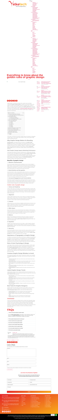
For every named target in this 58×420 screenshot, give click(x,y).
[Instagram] (3, 411)
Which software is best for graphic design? (15, 326)
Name (8, 358)
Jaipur (49, 415)
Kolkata (39, 415)
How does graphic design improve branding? (16, 328)
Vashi (11, 415)
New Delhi (46, 415)
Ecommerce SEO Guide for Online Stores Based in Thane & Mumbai (45, 87)
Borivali (16, 415)
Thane (9, 415)
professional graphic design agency (26, 108)
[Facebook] (4, 411)
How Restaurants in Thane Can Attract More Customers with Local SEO (46, 96)
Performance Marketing (33, 12)
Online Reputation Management (36, 9)
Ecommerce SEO (34, 4)
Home (29, 79)
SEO (31, 1)
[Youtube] (10, 411)
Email (8, 361)
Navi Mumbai (19, 415)
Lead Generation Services (35, 18)
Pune (27, 415)
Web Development (33, 19)
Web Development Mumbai (36, 20)
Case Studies (34, 33)
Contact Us (34, 36)
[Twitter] (8, 411)
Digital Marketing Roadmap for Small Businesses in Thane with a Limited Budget (46, 82)
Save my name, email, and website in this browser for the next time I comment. (19, 367)
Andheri (13, 415)
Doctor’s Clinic (34, 28)
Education (34, 25)
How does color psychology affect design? (15, 322)
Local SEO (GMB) (34, 3)
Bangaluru (29, 415)
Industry (32, 21)
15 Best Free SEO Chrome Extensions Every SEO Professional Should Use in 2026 (45, 102)
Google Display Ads (35, 14)
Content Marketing (35, 8)
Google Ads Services (35, 13)
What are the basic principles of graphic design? (16, 312)
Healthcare (34, 27)
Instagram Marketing (35, 16)
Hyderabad (33, 415)
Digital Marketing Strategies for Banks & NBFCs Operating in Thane (46, 108)
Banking (33, 23)
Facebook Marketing (35, 15)
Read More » (42, 85)
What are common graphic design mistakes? (16, 324)
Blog (33, 32)
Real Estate (34, 58)
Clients (32, 30)
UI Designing (34, 11)
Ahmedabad (42, 415)
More (31, 31)
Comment (8, 348)
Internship (34, 70)
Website (8, 364)
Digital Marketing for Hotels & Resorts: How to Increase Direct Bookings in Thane (46, 92)
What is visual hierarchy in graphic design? (15, 320)
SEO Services (34, 2)
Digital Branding (33, 6)
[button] (40, 0)
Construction (34, 24)
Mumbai (25, 415)
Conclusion (10, 133)
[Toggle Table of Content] (23, 113)
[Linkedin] (6, 411)
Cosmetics (34, 26)
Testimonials (34, 35)
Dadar (22, 415)
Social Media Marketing (35, 7)
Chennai (36, 415)
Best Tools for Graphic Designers (13, 132)
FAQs (10, 134)
